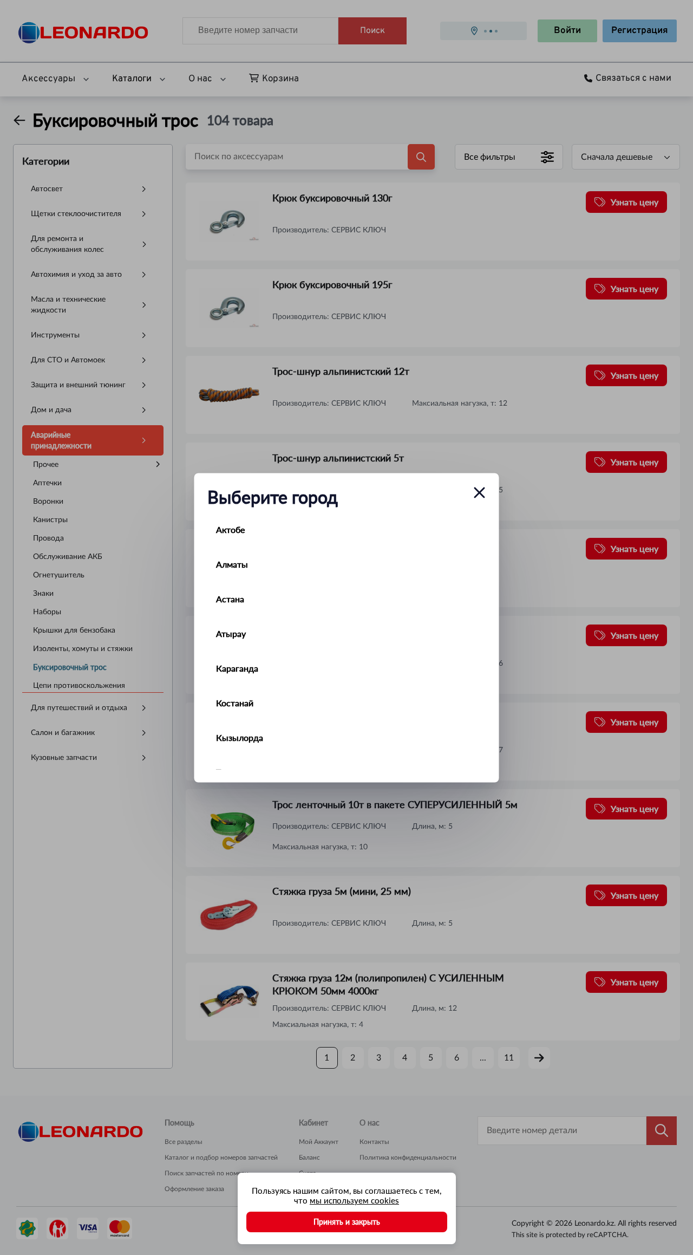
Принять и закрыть (346, 1221)
